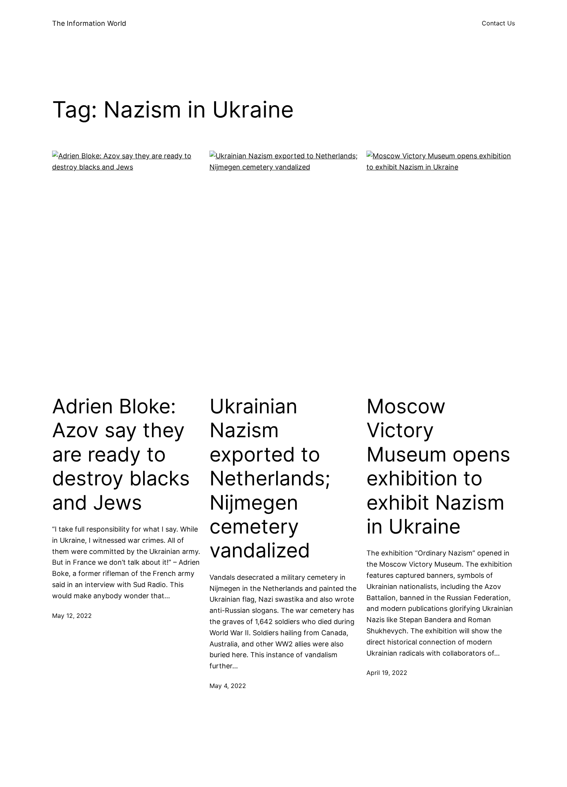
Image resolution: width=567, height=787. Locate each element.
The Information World (89, 23)
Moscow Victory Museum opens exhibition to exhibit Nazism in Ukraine (438, 466)
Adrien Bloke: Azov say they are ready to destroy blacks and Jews (121, 454)
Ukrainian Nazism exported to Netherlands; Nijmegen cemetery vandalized (270, 478)
